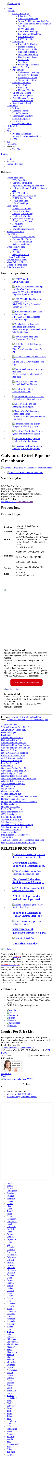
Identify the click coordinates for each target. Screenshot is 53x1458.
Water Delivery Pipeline (23, 98)
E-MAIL (11, 1005)
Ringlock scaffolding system (25, 426)
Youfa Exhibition (20, 113)
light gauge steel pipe (10, 806)
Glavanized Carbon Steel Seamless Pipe (19, 796)
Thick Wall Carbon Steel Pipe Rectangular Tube (22, 840)
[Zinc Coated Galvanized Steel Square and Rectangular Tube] (29, 874)
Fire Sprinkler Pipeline (22, 95)
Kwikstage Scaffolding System (26, 448)
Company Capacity (21, 118)
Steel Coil (22, 85)
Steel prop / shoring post (23, 406)
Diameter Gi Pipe (9, 750)
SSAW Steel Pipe (26, 29)
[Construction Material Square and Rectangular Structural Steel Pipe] (29, 857)
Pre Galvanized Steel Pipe (29, 34)
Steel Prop (22, 62)
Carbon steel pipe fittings (29, 72)
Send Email (6, 1073)
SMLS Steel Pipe (25, 36)
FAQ (14, 139)
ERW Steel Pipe (25, 16)
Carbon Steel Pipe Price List (13, 742)
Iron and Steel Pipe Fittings (24, 384)
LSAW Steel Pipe (26, 39)
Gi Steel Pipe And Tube (11, 794)
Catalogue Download (22, 123)
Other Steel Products (21, 82)
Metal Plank (23, 59)
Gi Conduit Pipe (8, 786)
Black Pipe (6, 735)
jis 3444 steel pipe (9, 804)
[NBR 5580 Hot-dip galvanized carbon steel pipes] (29, 924)
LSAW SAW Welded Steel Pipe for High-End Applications (28, 293)
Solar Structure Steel (21, 103)
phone (9, 995)
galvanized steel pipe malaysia (14, 781)
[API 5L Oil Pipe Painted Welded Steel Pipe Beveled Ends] (29, 890)
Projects (10, 128)
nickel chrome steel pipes (12, 811)
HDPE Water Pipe (20, 282)
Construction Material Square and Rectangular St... (29, 864)
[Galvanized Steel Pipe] (23, 938)
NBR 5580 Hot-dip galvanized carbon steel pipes (26, 318)
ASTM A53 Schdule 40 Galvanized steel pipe (27, 719)
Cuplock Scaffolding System (25, 441)
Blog (9, 131)
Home (9, 8)
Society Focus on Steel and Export (27, 136)
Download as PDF (24, 501)
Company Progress (20, 111)
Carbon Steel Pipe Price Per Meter (16, 745)
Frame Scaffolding (26, 47)
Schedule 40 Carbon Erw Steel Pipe (17, 824)
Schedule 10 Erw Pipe (11, 817)
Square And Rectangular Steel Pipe (33, 21)
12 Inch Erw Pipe (9, 724)
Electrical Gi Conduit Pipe (13, 755)
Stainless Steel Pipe (21, 67)
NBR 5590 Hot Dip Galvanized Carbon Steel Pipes (26, 305)
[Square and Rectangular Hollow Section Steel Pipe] (29, 907)
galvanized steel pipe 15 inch (14, 776)
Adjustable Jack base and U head (27, 399)
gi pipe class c (7, 788)
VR (8, 141)
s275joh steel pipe (9, 814)
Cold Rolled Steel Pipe (28, 31)
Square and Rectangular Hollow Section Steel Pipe (27, 914)
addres (10, 997)
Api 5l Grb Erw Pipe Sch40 (13, 730)
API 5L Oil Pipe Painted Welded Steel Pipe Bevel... (27, 898)
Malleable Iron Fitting (27, 77)
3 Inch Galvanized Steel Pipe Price (16, 727)
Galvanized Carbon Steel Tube (15, 771)
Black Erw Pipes (8, 732)
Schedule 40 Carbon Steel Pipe (15, 827)
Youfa (4, 1076)
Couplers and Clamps (27, 57)
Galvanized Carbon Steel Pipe (14, 768)
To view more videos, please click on (17, 1047)
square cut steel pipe (10, 832)
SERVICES (12, 126)
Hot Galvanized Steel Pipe (13, 799)
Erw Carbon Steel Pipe (11, 760)
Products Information (21, 134)
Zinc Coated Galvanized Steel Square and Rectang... (28, 881)
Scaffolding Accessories (28, 64)
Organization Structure (22, 116)
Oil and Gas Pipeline (21, 93)
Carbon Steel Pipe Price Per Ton (15, 747)
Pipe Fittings (18, 70)
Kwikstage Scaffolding (28, 49)
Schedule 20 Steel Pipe (11, 822)
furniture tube (7, 765)
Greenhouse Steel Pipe (22, 100)
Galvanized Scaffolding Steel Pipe (26, 717)
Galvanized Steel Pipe (28, 18)
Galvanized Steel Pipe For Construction (18, 778)
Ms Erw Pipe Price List (11, 809)
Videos (15, 108)
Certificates (17, 121)
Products (11, 11)
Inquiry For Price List (10, 1045)
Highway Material (26, 90)
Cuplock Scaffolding (27, 52)
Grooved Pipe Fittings (28, 75)
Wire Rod (22, 87)
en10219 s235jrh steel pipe (13, 758)
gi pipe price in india (10, 791)
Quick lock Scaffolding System (26, 433)
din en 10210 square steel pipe (14, 753)
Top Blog (16, 149)
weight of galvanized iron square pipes (18, 842)
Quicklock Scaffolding (28, 54)
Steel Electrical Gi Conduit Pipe (15, 835)
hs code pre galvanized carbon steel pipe (19, 801)
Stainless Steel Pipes (21, 391)
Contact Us (12, 144)
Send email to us (8, 501)
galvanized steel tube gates (13, 783)
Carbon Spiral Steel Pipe (12, 737)
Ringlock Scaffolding (27, 44)
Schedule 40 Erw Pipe (11, 829)
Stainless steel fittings (27, 80)
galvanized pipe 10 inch (11, 773)
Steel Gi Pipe (7, 837)
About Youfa (12, 105)
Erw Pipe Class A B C (11, 763)
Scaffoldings (18, 41)
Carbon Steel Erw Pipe (11, 740)
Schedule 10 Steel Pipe (11, 819)
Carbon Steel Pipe (20, 13)
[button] (26, 682)
